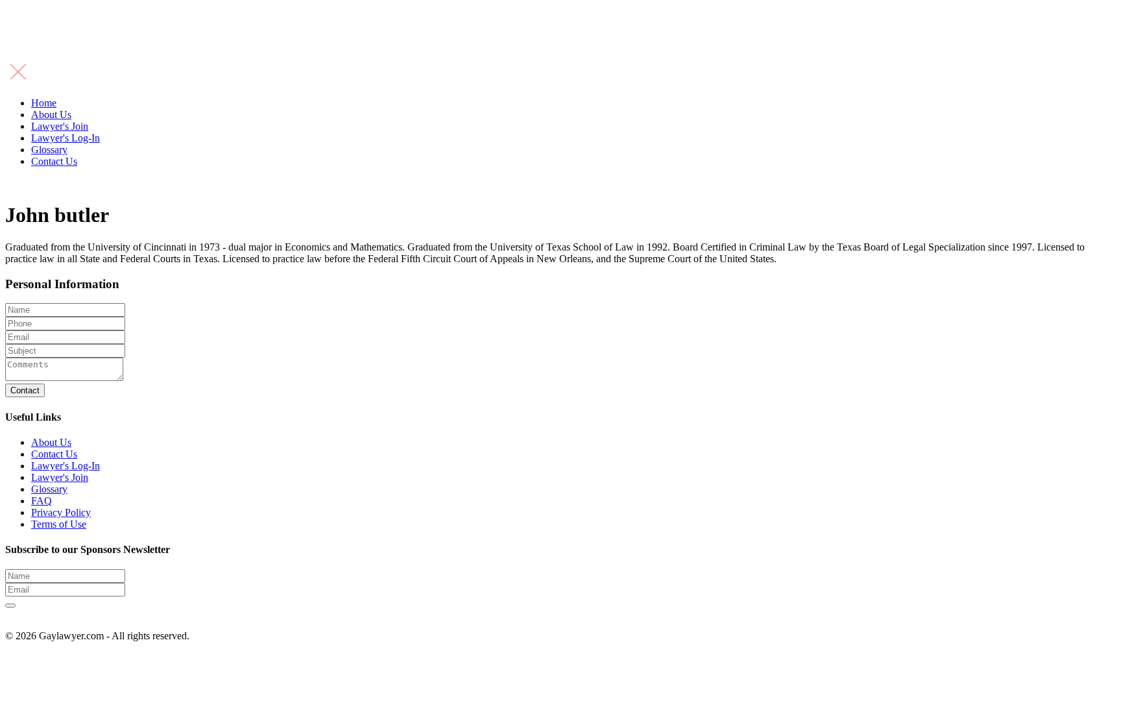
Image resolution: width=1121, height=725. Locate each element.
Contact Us (54, 161)
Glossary (49, 149)
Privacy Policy (61, 512)
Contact (25, 390)
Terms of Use (58, 524)
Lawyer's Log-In (65, 137)
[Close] (18, 80)
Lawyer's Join (59, 126)
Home (43, 102)
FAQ (41, 500)
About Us (51, 114)
